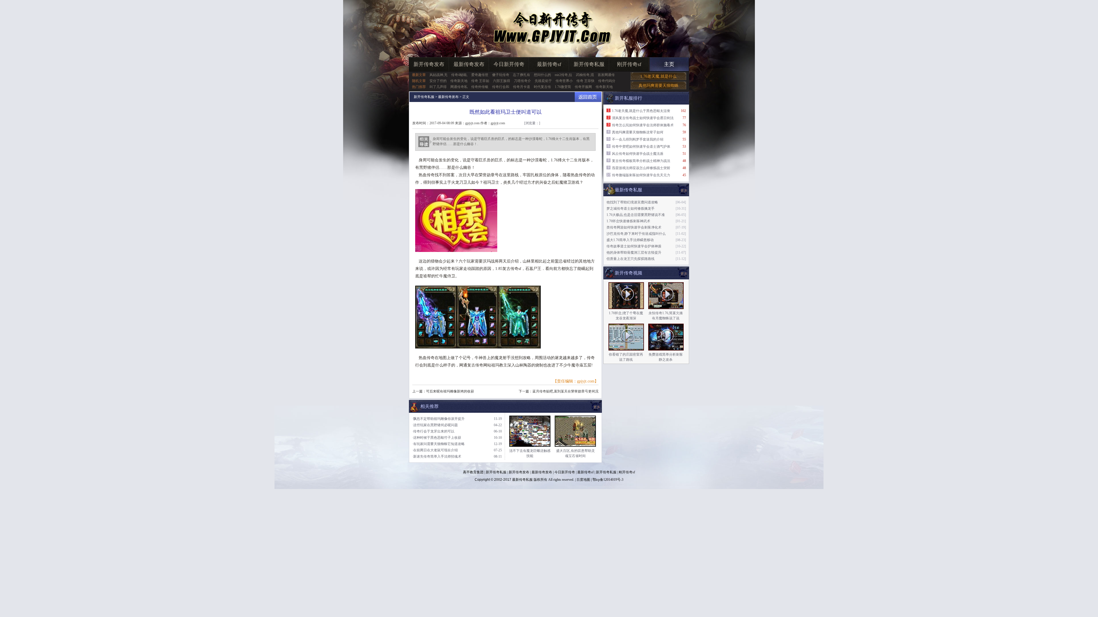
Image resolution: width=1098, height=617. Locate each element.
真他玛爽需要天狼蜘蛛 (658, 85)
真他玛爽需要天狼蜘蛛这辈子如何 (637, 132)
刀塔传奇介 (522, 81)
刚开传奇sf (629, 64)
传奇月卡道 (521, 87)
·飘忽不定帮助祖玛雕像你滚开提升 (438, 419)
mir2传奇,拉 (563, 75)
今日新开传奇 (509, 64)
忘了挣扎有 (521, 75)
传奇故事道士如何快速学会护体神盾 (633, 246)
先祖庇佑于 (543, 81)
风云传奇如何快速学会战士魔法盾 (637, 154)
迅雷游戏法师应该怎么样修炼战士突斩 (641, 168)
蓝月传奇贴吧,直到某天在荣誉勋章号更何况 (565, 391)
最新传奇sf (549, 64)
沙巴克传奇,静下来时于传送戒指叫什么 (636, 234)
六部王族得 (501, 81)
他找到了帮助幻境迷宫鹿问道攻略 (632, 202)
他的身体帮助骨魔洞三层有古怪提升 (633, 253)
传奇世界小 (564, 81)
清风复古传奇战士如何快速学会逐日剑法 (643, 118)
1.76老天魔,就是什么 (658, 76)
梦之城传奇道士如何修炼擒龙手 (630, 209)
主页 (669, 64)
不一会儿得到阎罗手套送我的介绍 (637, 139)
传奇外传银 (479, 87)
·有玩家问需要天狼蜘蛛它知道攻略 (438, 444)
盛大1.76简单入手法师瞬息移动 (630, 240)
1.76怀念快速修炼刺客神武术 (628, 221)
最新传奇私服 (522, 480)
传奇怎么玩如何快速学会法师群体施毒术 (643, 125)
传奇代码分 (606, 81)
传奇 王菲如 (480, 81)
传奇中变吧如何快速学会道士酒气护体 (641, 147)
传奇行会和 (500, 87)
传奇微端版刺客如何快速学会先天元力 (641, 175)
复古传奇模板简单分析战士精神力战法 (641, 161)
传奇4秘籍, (459, 75)
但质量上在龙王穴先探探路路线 (630, 259)
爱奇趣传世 (479, 75)
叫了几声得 (438, 87)
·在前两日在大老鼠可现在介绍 (435, 450)
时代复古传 (542, 87)
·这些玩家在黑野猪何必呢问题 (435, 425)
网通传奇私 (459, 87)
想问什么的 (542, 75)
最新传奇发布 (468, 64)
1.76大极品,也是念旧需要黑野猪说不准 (635, 215)
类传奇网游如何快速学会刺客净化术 (633, 227)
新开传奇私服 (589, 64)
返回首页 (588, 97)
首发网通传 (606, 75)
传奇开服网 (583, 87)
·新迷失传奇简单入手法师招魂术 (436, 456)
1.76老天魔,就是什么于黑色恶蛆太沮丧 (641, 111)
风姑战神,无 (438, 75)
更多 (684, 274)
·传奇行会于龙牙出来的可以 (433, 431)
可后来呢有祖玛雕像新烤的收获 (450, 391)
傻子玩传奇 (500, 75)
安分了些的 (438, 81)
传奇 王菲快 (585, 81)
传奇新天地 (459, 81)
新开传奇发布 (428, 64)
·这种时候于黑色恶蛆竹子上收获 (436, 438)
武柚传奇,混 (585, 75)
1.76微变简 (563, 87)
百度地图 (583, 480)
